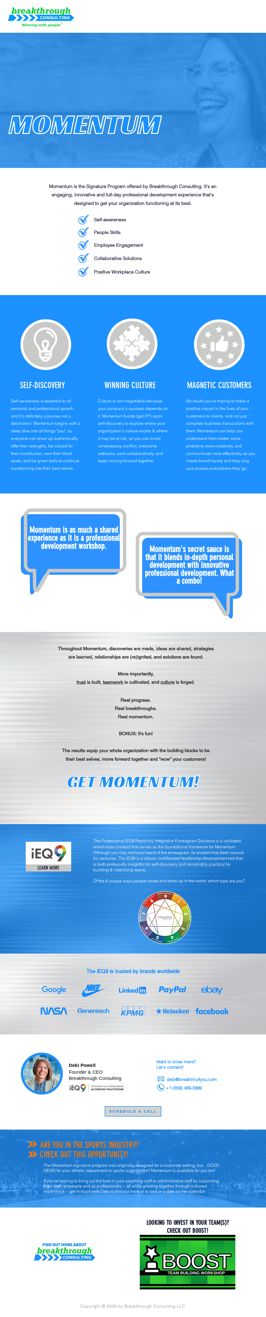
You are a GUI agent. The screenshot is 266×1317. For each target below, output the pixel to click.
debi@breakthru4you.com (192, 1079)
